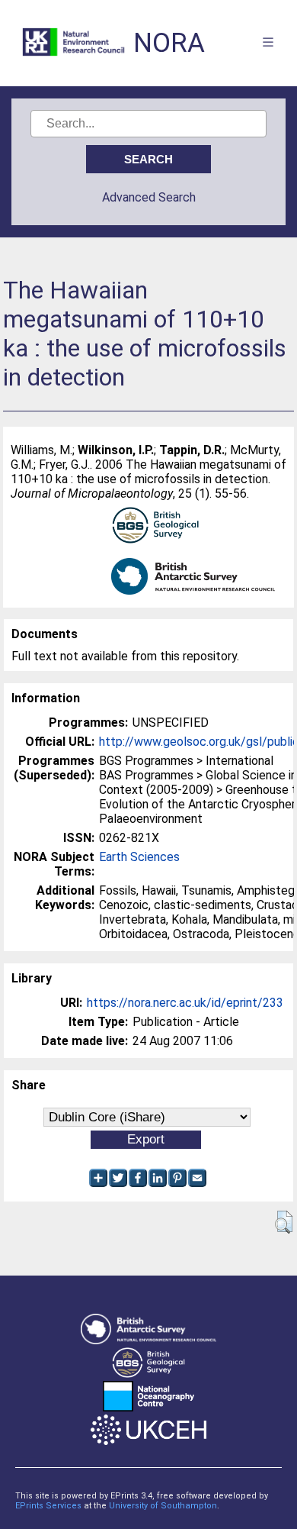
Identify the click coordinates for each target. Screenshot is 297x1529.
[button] (283, 1222)
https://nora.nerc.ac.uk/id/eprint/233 (185, 1002)
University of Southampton (163, 1506)
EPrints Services (48, 1506)
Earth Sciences (139, 857)
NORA (169, 43)
